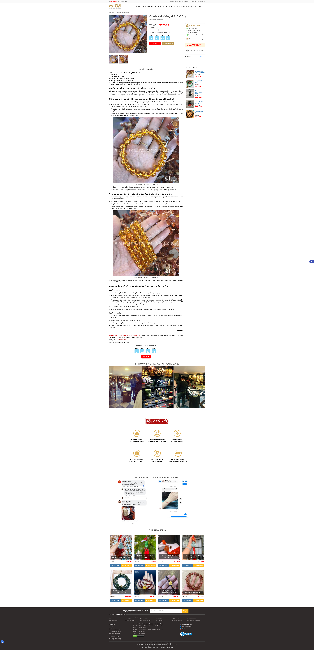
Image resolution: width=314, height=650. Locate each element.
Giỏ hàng (202, 1)
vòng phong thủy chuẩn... (130, 620)
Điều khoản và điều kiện (114, 634)
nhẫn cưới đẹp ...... (159, 619)
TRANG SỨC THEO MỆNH (115, 630)
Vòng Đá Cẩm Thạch (199, 81)
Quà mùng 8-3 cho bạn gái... (177, 620)
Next (203, 387)
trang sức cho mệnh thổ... (145, 620)
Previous (110, 387)
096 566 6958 (113, 1)
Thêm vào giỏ (169, 43)
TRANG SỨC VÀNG (162, 6)
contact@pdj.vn (123, 1)
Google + (184, 630)
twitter (183, 629)
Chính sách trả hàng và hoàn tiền (116, 635)
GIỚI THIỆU (138, 6)
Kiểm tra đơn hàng (176, 1)
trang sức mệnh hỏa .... (145, 619)
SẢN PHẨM (111, 629)
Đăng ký (185, 611)
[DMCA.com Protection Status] (138, 636)
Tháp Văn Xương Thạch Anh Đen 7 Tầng (199, 92)
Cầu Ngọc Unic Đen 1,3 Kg (199, 102)
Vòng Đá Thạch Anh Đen (199, 112)
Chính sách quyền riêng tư (115, 639)
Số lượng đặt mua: (153, 27)
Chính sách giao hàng (114, 637)
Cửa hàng (186, 1)
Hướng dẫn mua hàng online (115, 640)
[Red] (113, 59)
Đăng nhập (193, 1)
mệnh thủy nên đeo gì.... (176, 619)
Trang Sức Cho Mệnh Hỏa (123, 12)
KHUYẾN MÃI (200, 6)
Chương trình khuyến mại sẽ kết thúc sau (159, 32)
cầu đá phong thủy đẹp (191, 619)
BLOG (194, 6)
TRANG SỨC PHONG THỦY (149, 6)
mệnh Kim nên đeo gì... (113, 620)
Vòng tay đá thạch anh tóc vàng (193, 620)
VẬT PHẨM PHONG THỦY (185, 6)
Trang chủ (111, 12)
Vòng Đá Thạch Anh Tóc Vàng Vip (200, 71)
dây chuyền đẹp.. (159, 620)
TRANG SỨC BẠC (173, 6)
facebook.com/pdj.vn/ (186, 627)
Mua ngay (156, 43)
